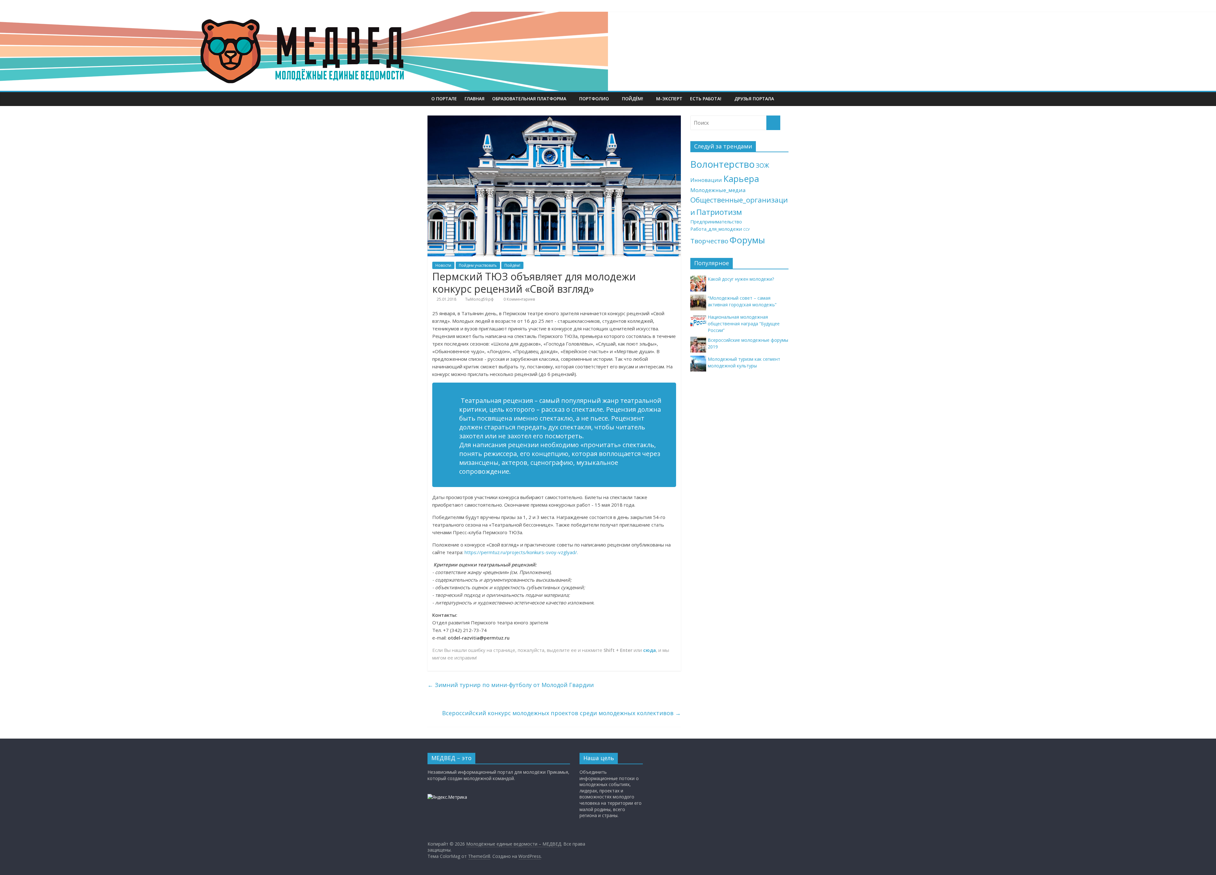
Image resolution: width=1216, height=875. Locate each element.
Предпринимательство (716, 222)
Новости (443, 265)
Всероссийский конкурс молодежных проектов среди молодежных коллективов (561, 713)
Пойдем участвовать (478, 265)
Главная (474, 99)
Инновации (706, 180)
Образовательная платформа (529, 99)
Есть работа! (705, 99)
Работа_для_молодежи (716, 229)
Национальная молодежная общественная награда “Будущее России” (744, 323)
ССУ (746, 229)
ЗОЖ (762, 165)
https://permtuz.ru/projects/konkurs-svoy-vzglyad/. (521, 552)
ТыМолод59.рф (479, 299)
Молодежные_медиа (718, 190)
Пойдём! (632, 99)
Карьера (741, 178)
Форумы (747, 240)
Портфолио (594, 99)
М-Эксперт (669, 99)
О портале (444, 99)
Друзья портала (754, 99)
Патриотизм (719, 212)
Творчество (709, 240)
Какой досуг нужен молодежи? (741, 279)
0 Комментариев (519, 299)
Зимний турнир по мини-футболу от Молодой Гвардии (511, 685)
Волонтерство (722, 164)
